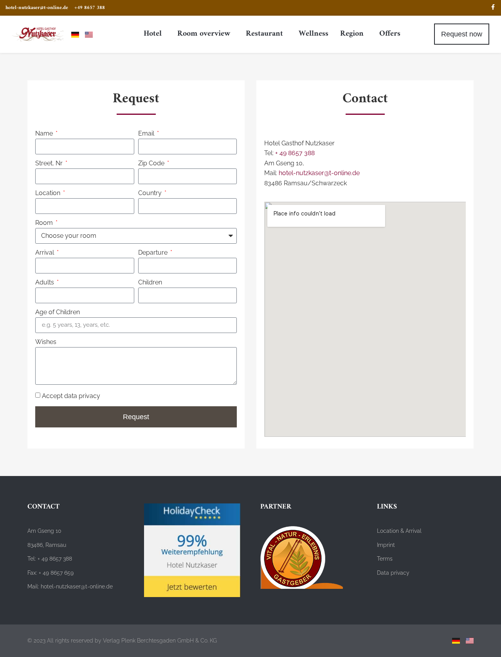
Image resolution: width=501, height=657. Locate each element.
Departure (153, 253)
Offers (389, 34)
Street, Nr (49, 163)
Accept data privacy (71, 395)
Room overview (203, 34)
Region (352, 34)
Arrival (45, 253)
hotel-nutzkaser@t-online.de (319, 173)
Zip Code (152, 163)
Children (150, 282)
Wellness (313, 34)
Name (44, 133)
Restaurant (264, 34)
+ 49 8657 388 (295, 153)
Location (48, 193)
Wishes (45, 342)
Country (150, 193)
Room (44, 223)
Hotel (153, 34)
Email (147, 133)
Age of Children (57, 312)
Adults (45, 282)
